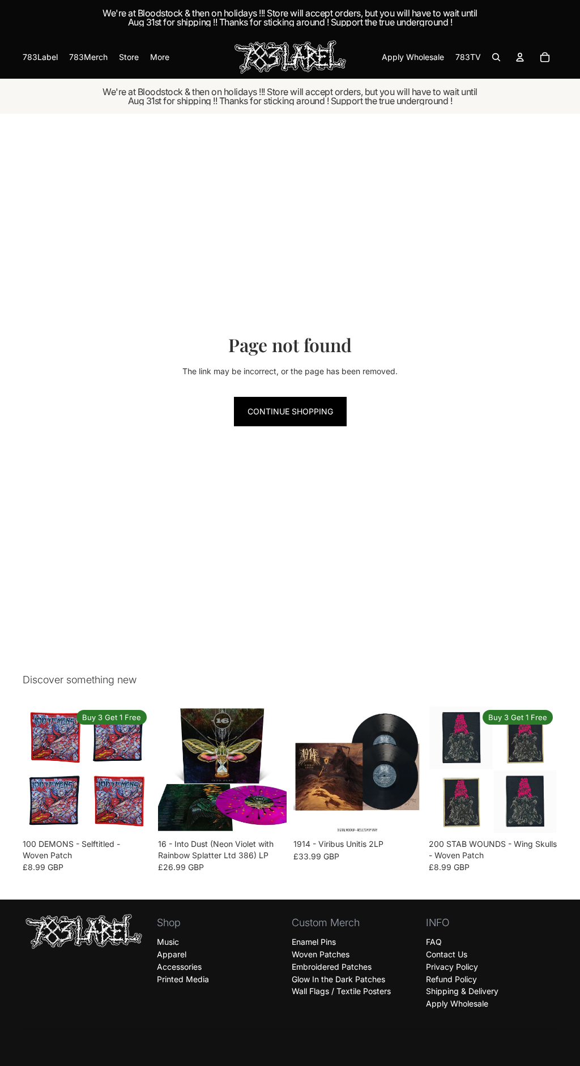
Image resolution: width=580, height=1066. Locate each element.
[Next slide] (138, 769)
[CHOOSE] (133, 817)
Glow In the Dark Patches (338, 979)
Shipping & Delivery (462, 991)
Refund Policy (451, 979)
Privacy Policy (452, 966)
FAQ (434, 942)
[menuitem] (159, 57)
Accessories (179, 966)
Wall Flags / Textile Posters (341, 991)
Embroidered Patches (332, 966)
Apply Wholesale (457, 1003)
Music (168, 942)
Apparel (171, 954)
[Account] (520, 57)
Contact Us (446, 954)
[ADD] (269, 817)
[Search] (496, 57)
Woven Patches (320, 954)
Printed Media (183, 979)
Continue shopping (290, 411)
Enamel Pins (314, 942)
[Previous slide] (35, 769)
